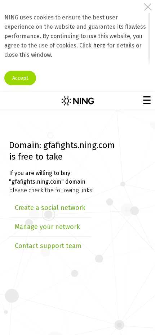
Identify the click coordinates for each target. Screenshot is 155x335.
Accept (20, 78)
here (99, 45)
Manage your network (47, 227)
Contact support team (48, 246)
